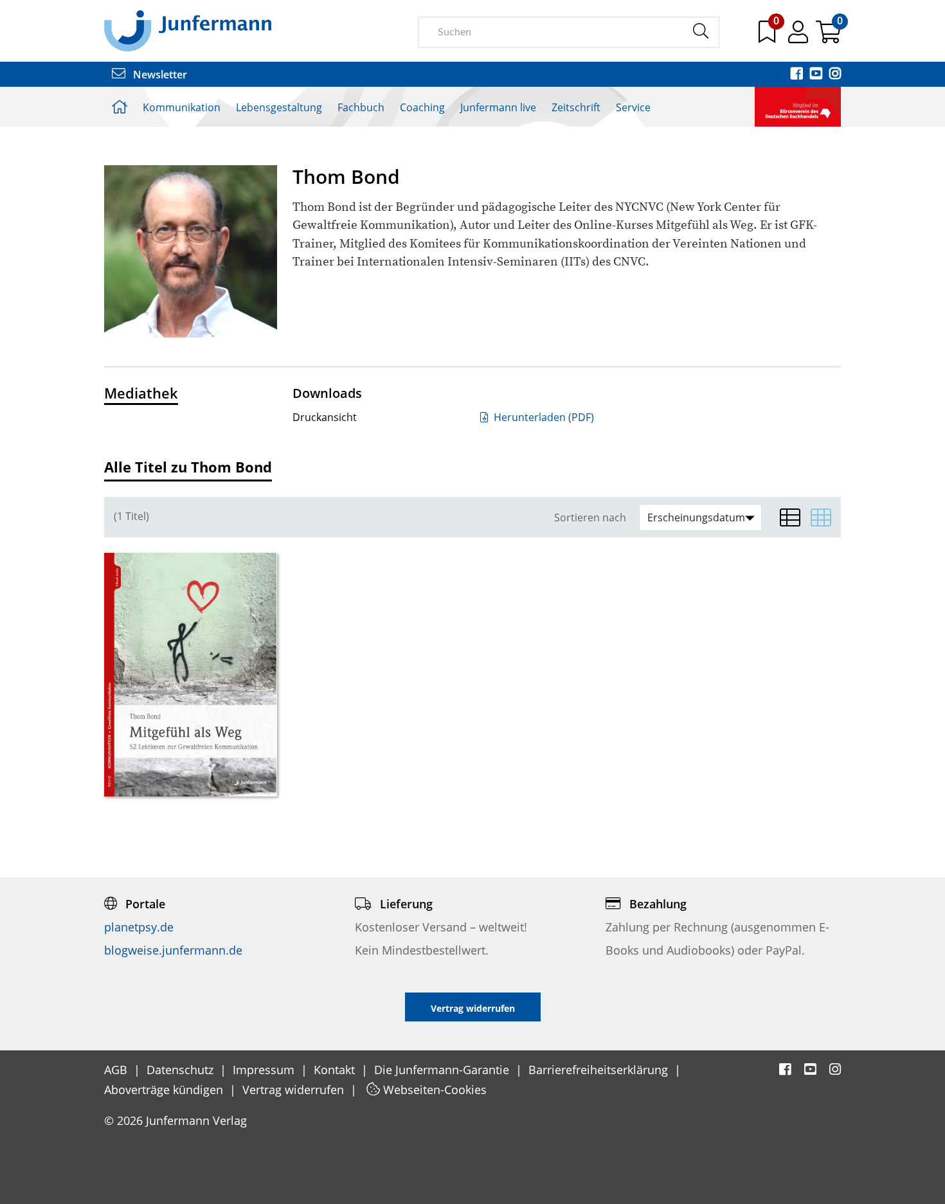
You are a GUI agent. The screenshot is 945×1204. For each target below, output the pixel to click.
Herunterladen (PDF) (542, 417)
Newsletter (158, 74)
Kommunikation (182, 107)
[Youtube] (817, 74)
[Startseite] (187, 30)
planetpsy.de (139, 927)
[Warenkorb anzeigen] (828, 37)
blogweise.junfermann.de (173, 950)
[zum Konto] (799, 37)
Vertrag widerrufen (294, 1089)
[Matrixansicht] (821, 517)
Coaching (422, 107)
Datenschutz (182, 1069)
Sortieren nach (590, 518)
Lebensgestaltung (279, 107)
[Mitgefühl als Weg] (190, 674)
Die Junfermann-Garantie (443, 1069)
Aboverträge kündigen (165, 1089)
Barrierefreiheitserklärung (599, 1069)
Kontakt (336, 1069)
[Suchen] (700, 31)
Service (633, 107)
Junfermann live (498, 107)
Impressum (265, 1069)
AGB (117, 1069)
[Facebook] (798, 74)
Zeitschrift (576, 107)
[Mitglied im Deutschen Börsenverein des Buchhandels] (798, 105)
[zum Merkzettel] (768, 37)
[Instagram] (835, 74)
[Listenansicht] (790, 517)
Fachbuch (361, 107)
